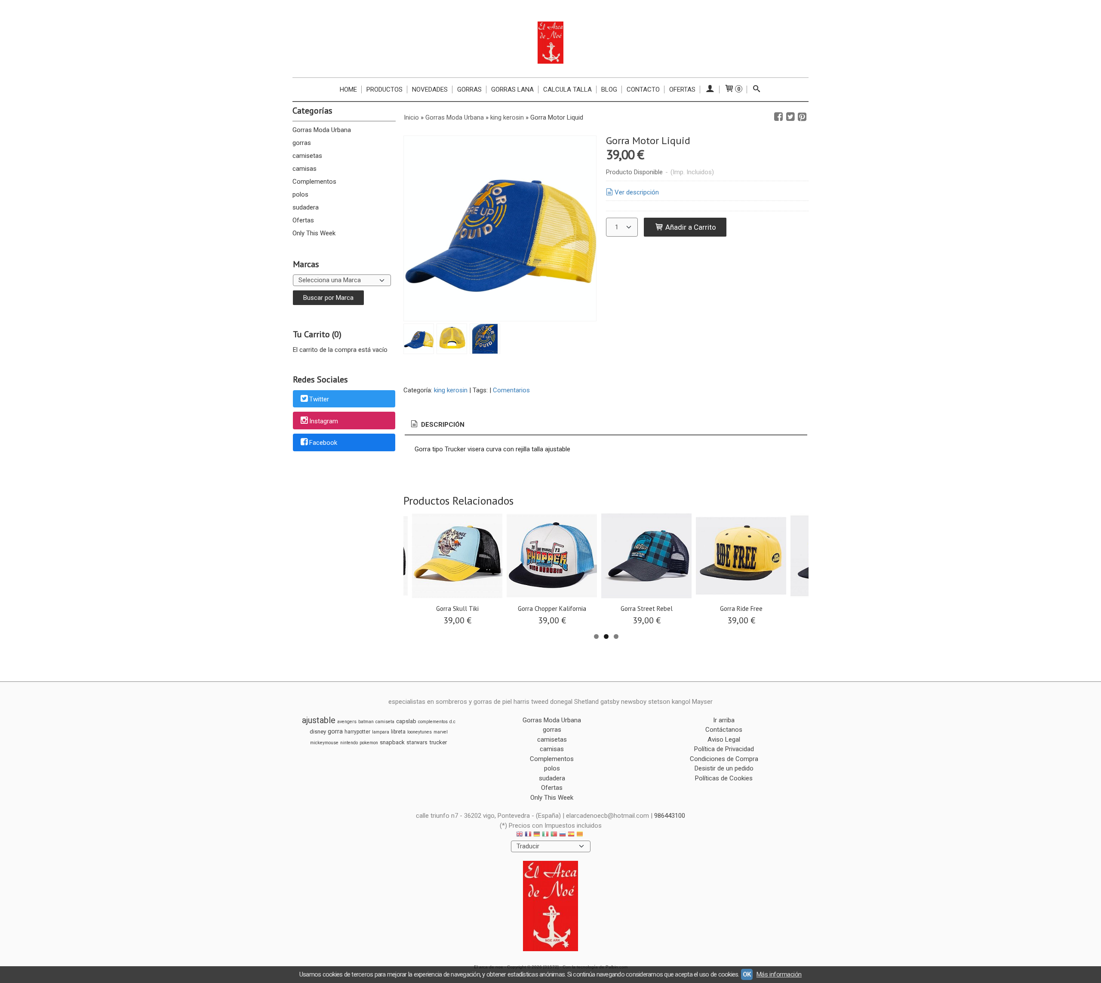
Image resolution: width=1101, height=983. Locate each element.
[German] (536, 835)
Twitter (319, 399)
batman (366, 721)
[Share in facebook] (778, 117)
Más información (779, 974)
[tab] (437, 425)
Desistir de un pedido (724, 768)
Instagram (323, 421)
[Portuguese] (553, 835)
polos (300, 194)
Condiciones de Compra (724, 759)
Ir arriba (724, 720)
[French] (528, 835)
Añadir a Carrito (690, 227)
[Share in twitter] (790, 117)
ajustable (318, 720)
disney (318, 731)
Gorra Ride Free (741, 608)
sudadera (305, 207)
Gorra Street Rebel (647, 608)
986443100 (669, 816)
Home (348, 89)
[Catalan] (580, 835)
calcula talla (567, 89)
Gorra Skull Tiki (457, 608)
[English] (519, 835)
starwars (416, 743)
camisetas (307, 156)
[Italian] (545, 835)
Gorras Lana (512, 89)
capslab (406, 721)
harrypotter (357, 732)
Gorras (469, 89)
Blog (609, 89)
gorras (301, 143)
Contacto (643, 89)
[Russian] (562, 835)
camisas (304, 169)
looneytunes (419, 732)
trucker (438, 742)
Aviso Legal (723, 739)
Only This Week (313, 233)
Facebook (323, 443)
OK (747, 974)
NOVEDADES (430, 89)
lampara (380, 732)
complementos (433, 721)
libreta (398, 732)
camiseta (384, 721)
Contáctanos (723, 729)
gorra (335, 731)
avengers (347, 721)
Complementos (314, 181)
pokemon (369, 743)
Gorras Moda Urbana (321, 130)
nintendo (349, 743)
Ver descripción (637, 192)
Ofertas (682, 89)
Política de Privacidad (724, 749)
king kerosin (450, 390)
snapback (392, 742)
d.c (452, 721)
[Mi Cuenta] (709, 89)
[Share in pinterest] (802, 117)
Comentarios (511, 390)
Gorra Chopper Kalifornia (552, 608)
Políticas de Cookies (724, 778)
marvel (441, 732)
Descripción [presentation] (441, 424)
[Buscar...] (756, 89)
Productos (384, 89)
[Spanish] (571, 835)
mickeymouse (324, 743)
